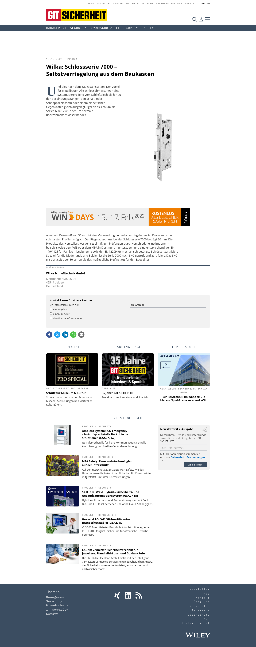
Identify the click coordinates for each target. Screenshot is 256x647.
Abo (207, 593)
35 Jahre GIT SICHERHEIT (118, 393)
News (90, 3)
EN (208, 3)
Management (56, 28)
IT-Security (127, 28)
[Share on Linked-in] (65, 334)
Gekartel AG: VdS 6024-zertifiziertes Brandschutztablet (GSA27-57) (106, 521)
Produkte (132, 3)
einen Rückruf (61, 314)
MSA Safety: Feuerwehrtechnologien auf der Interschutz (107, 463)
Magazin (147, 3)
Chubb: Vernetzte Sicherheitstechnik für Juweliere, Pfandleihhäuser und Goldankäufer (114, 551)
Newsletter (200, 589)
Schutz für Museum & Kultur (66, 393)
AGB (207, 618)
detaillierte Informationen (68, 318)
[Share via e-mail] (81, 334)
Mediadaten (200, 606)
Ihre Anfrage (137, 305)
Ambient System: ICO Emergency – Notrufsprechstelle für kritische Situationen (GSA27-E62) (105, 434)
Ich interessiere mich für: (64, 305)
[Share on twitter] (57, 334)
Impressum (201, 610)
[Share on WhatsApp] (73, 334)
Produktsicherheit (193, 623)
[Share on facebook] (49, 334)
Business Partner (169, 3)
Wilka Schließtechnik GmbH (65, 273)
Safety (148, 28)
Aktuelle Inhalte (110, 3)
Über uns (202, 602)
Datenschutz (199, 614)
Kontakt (203, 597)
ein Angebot (60, 309)
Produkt (73, 58)
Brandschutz (101, 28)
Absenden (195, 464)
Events (190, 3)
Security (78, 28)
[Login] (201, 19)
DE (203, 3)
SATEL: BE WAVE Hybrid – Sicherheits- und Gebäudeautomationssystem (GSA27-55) (110, 494)
